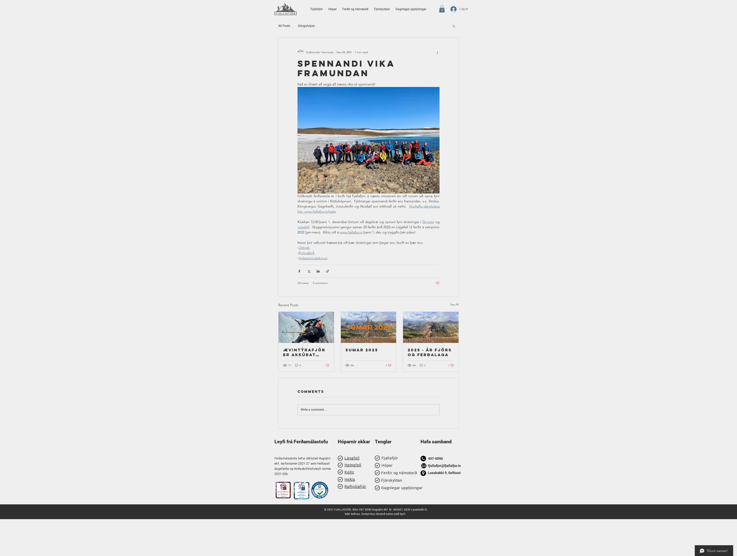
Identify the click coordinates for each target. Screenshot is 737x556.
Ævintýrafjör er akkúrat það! (304, 352)
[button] (355, 9)
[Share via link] (327, 271)
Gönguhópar (306, 26)
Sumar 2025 (361, 350)
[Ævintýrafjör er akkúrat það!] (306, 327)
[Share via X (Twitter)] (309, 271)
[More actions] (437, 52)
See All (454, 304)
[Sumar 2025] (368, 327)
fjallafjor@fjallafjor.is (444, 466)
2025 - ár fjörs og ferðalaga (430, 352)
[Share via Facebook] (299, 271)
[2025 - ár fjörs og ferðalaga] (431, 327)
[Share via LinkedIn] (318, 271)
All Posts (284, 26)
